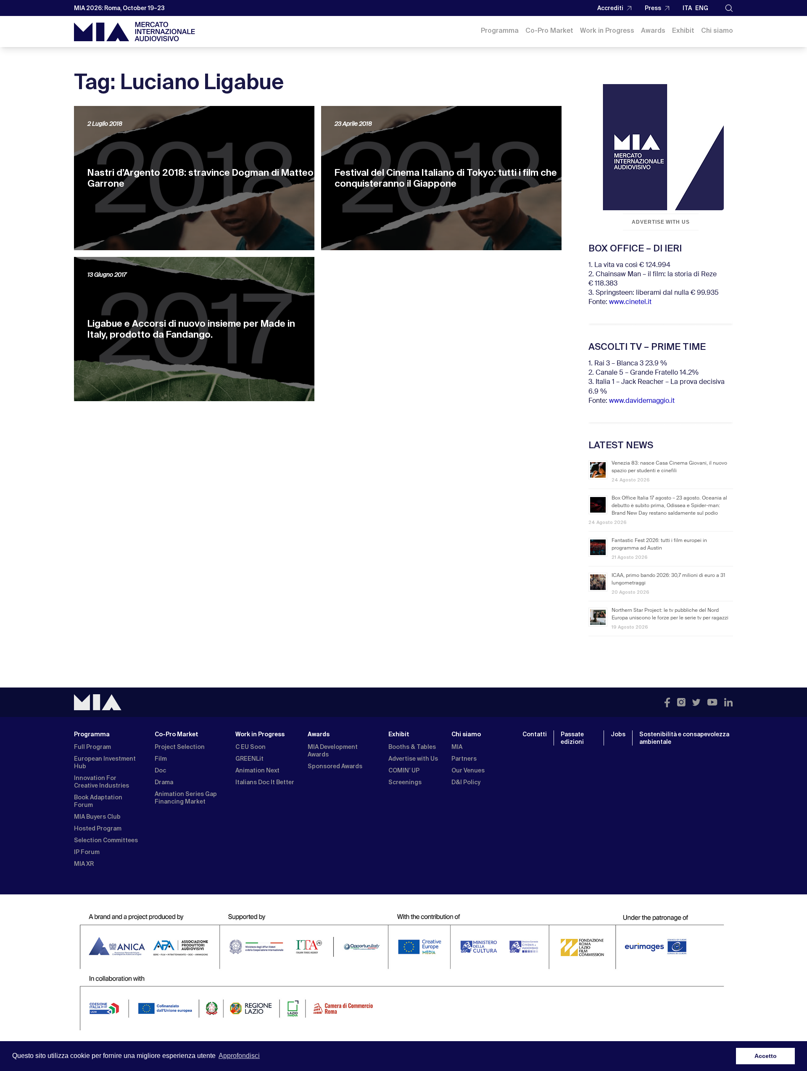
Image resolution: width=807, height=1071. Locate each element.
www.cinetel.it (630, 302)
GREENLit (249, 758)
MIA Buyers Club (97, 816)
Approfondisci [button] (239, 1055)
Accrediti (610, 8)
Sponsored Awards (335, 766)
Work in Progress (607, 30)
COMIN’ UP (403, 770)
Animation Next (257, 770)
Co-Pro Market (549, 30)
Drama (164, 782)
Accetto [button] (765, 1055)
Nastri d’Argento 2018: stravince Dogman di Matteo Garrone (200, 178)
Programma (500, 30)
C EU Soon (250, 747)
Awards (653, 30)
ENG (701, 8)
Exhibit (683, 30)
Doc (160, 770)
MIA (456, 747)
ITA (687, 8)
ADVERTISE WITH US (661, 222)
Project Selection (180, 747)
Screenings (405, 782)
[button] (729, 8)
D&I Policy (465, 782)
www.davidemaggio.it (642, 401)
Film (161, 758)
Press (653, 8)
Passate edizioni (572, 738)
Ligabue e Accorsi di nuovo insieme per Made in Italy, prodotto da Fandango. (191, 329)
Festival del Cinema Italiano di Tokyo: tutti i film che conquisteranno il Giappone (446, 178)
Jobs (618, 734)
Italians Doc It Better (264, 782)
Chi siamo (717, 30)
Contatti (534, 734)
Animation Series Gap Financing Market (186, 797)
